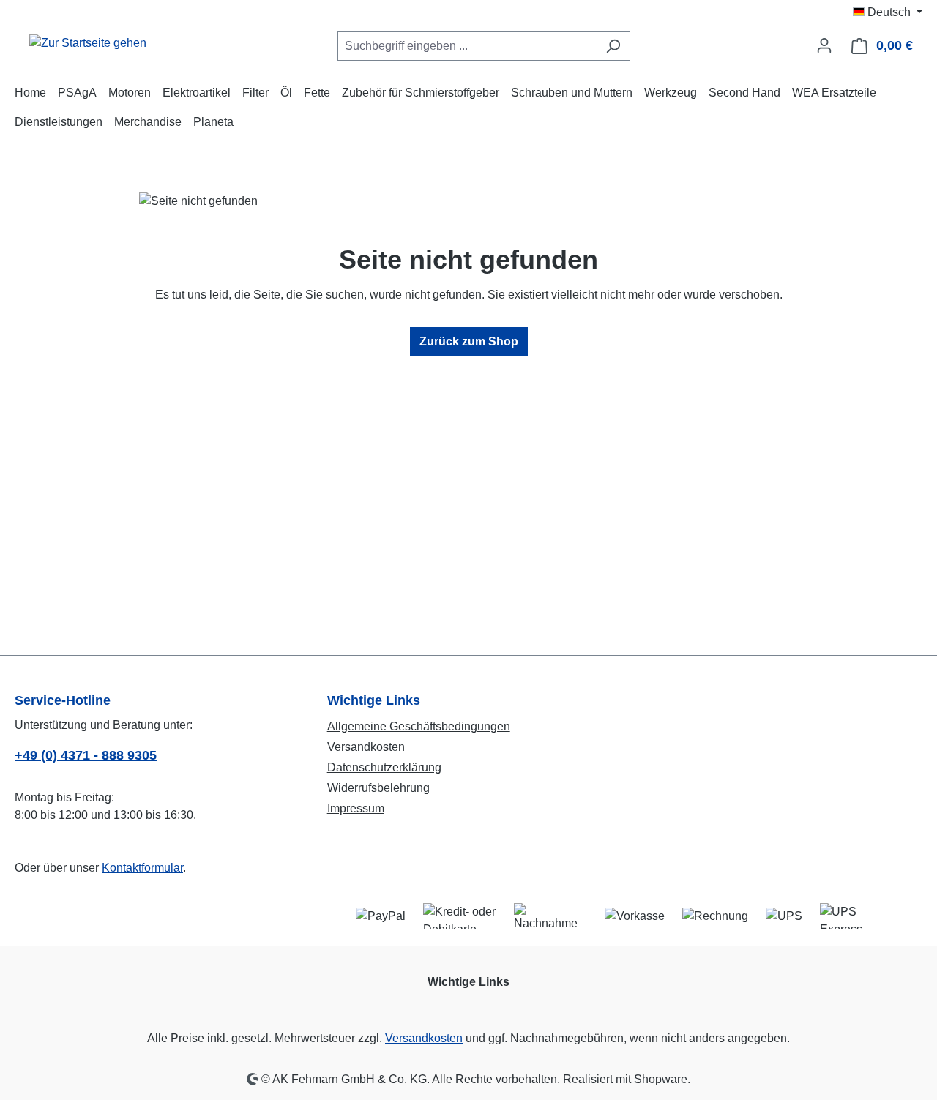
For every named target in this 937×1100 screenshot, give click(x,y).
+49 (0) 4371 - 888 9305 (86, 755)
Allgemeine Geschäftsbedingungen (418, 726)
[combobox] (467, 46)
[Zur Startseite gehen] (88, 43)
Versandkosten (366, 747)
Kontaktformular (142, 867)
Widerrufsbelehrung (378, 788)
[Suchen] (613, 46)
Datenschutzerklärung (384, 767)
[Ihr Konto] (824, 45)
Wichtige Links (468, 982)
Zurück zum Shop (468, 341)
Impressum (355, 808)
